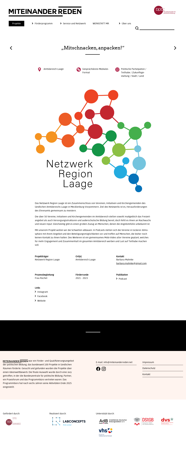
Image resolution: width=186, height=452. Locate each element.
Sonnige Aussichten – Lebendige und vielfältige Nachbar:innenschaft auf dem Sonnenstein (11, 49)
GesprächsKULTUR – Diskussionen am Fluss (175, 47)
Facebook (42, 296)
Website (41, 301)
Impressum (148, 362)
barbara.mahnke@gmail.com (131, 263)
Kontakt (146, 374)
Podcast (123, 279)
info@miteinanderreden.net (118, 362)
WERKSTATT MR (101, 23)
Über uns (126, 23)
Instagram (42, 292)
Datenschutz (148, 368)
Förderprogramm (44, 23)
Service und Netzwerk (74, 23)
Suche (137, 28)
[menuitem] (20, 23)
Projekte (16, 23)
